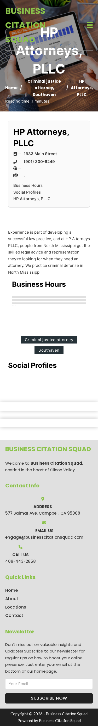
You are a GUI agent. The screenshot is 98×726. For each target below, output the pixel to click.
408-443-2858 (20, 561)
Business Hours (28, 185)
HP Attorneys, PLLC (31, 198)
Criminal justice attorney (49, 339)
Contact (14, 615)
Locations (15, 607)
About (11, 599)
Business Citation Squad (25, 25)
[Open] (90, 25)
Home (11, 88)
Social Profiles (27, 192)
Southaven (44, 94)
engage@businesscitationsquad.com (44, 537)
